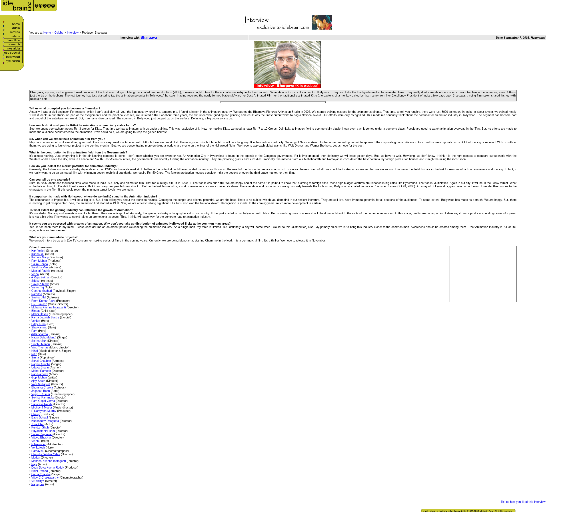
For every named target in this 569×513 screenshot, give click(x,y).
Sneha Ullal (38, 297)
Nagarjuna (37, 484)
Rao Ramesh (39, 374)
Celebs (58, 32)
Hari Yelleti (38, 250)
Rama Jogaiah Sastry (45, 317)
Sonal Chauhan (41, 360)
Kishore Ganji (40, 257)
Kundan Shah (40, 427)
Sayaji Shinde (40, 284)
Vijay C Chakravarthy (45, 477)
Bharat (35, 310)
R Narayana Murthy (43, 410)
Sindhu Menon (40, 344)
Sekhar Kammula (42, 397)
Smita (35, 357)
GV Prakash (39, 304)
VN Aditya (37, 481)
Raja (34, 464)
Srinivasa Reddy (41, 404)
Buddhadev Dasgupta (45, 420)
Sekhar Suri (38, 340)
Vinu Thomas (39, 347)
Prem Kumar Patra (43, 300)
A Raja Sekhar (40, 277)
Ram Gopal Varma (43, 400)
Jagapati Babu (40, 390)
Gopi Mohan (39, 377)
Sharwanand (39, 327)
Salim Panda (39, 264)
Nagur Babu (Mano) (43, 337)
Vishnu (35, 441)
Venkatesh (38, 447)
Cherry (35, 414)
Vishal (35, 274)
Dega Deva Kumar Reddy (47, 467)
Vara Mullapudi (40, 384)
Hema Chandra (40, 474)
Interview (72, 32)
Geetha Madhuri (41, 290)
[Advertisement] (494, 7)
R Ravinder (38, 444)
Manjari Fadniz (40, 270)
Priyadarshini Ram (43, 431)
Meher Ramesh (41, 370)
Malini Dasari (39, 314)
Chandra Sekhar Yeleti (45, 454)
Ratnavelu (37, 451)
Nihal (34, 350)
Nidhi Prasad (39, 471)
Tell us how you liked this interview (523, 501)
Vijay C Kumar (40, 394)
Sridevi (35, 280)
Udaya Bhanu (40, 367)
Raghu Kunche (40, 364)
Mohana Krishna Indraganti (48, 307)
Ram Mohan (39, 260)
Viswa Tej (37, 287)
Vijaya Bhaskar (41, 437)
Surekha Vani (39, 267)
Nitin (34, 354)
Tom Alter (37, 424)
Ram (34, 330)
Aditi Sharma (39, 334)
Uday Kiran (38, 324)
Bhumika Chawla (42, 387)
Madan (35, 457)
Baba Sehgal (39, 417)
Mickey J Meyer (41, 407)
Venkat (35, 320)
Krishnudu (37, 254)
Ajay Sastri (38, 380)
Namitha (36, 294)
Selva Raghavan (41, 434)
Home (47, 32)
